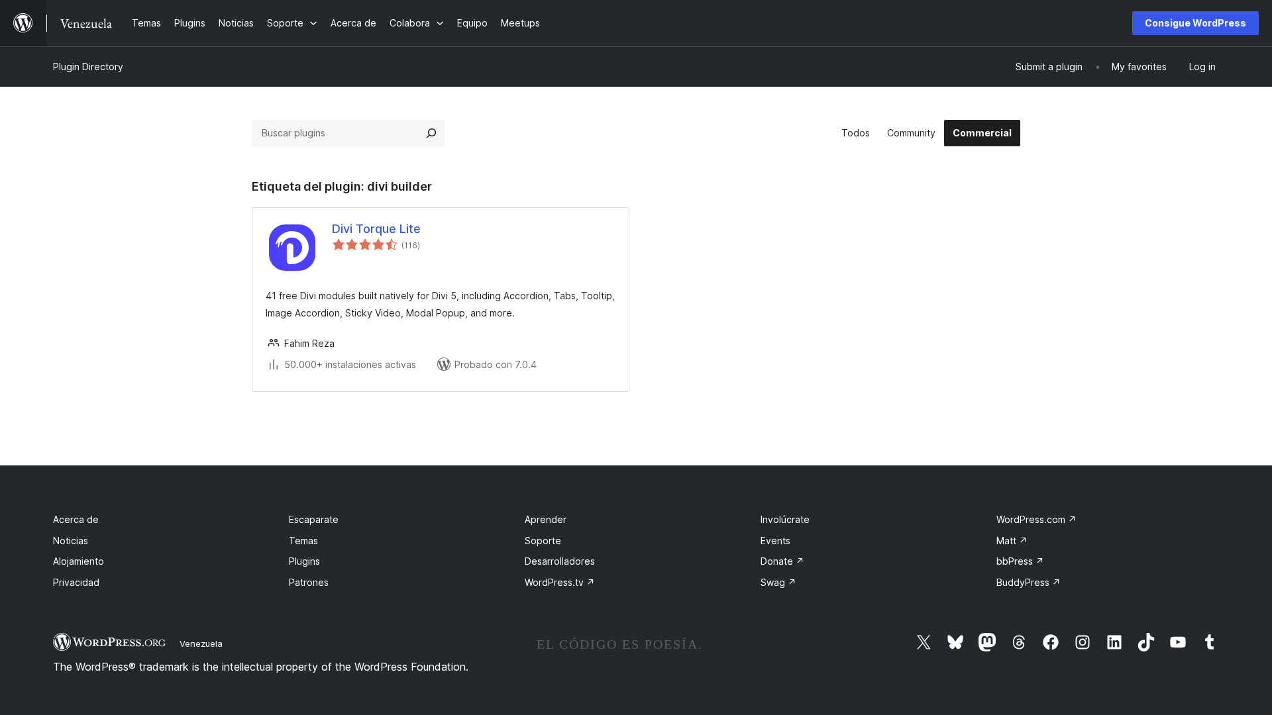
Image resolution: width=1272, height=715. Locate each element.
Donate (782, 561)
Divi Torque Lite (376, 229)
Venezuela (201, 643)
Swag (778, 582)
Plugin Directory (88, 66)
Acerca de (76, 519)
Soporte (543, 540)
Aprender (545, 519)
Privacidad (76, 582)
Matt (1012, 540)
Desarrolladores (560, 561)
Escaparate (314, 519)
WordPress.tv (560, 582)
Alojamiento (78, 561)
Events (775, 540)
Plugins (304, 561)
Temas (303, 540)
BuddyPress (1028, 582)
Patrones (309, 582)
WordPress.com (1036, 519)
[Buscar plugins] (431, 133)
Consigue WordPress (1195, 22)
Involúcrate (785, 519)
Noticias (70, 540)
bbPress (1020, 561)
